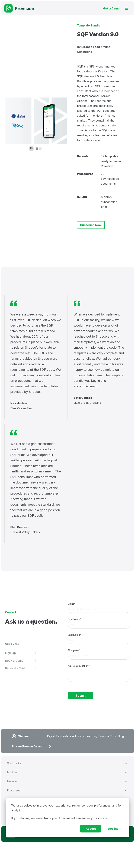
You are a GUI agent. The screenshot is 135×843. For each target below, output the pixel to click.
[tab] (37, 148)
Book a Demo (14, 660)
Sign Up (10, 653)
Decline (113, 828)
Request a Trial (15, 668)
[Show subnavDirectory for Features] (94, 781)
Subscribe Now (90, 225)
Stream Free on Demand (28, 746)
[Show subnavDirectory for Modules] (94, 772)
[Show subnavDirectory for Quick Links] (94, 763)
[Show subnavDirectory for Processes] (94, 790)
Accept (91, 828)
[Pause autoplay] (31, 148)
